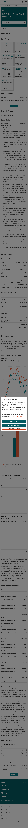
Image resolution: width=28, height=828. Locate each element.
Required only (14, 421)
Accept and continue (14, 425)
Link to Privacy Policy (16, 416)
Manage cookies (13, 428)
